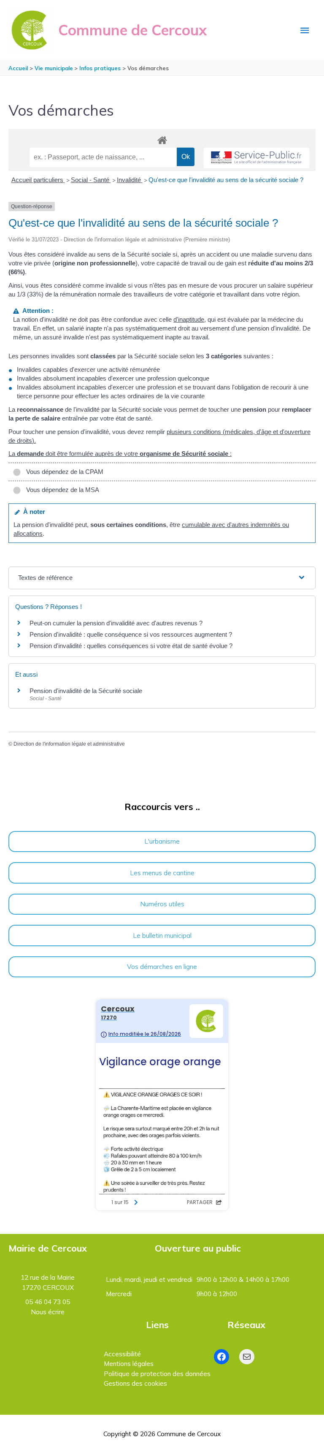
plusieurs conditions (194, 431)
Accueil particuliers (38, 179)
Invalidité (130, 179)
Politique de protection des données (157, 1373)
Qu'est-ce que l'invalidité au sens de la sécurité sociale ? (225, 179)
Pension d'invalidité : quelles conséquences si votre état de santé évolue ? (131, 645)
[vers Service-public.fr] (256, 158)
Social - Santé (91, 179)
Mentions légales (129, 1363)
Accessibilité (122, 1354)
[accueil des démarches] (162, 139)
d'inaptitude (188, 319)
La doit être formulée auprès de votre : (120, 453)
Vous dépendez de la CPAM (63, 471)
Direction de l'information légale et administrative (69, 744)
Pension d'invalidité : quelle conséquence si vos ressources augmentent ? (131, 634)
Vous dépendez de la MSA (61, 489)
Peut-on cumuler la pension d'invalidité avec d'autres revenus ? (116, 623)
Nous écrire (48, 1311)
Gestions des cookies (135, 1383)
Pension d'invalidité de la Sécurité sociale (86, 690)
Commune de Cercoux (132, 30)
